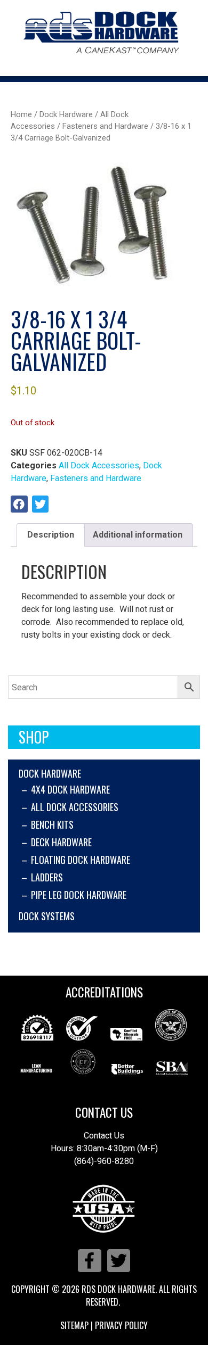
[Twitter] (118, 1260)
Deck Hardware (61, 842)
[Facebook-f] (89, 1260)
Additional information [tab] (137, 535)
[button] (19, 504)
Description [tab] (50, 535)
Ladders (47, 877)
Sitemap (74, 1325)
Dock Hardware (50, 773)
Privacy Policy (121, 1325)
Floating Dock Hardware (80, 860)
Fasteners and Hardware (105, 126)
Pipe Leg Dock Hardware (78, 895)
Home (21, 114)
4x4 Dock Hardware (70, 789)
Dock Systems (47, 916)
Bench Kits (52, 824)
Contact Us (104, 1112)
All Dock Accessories (74, 807)
